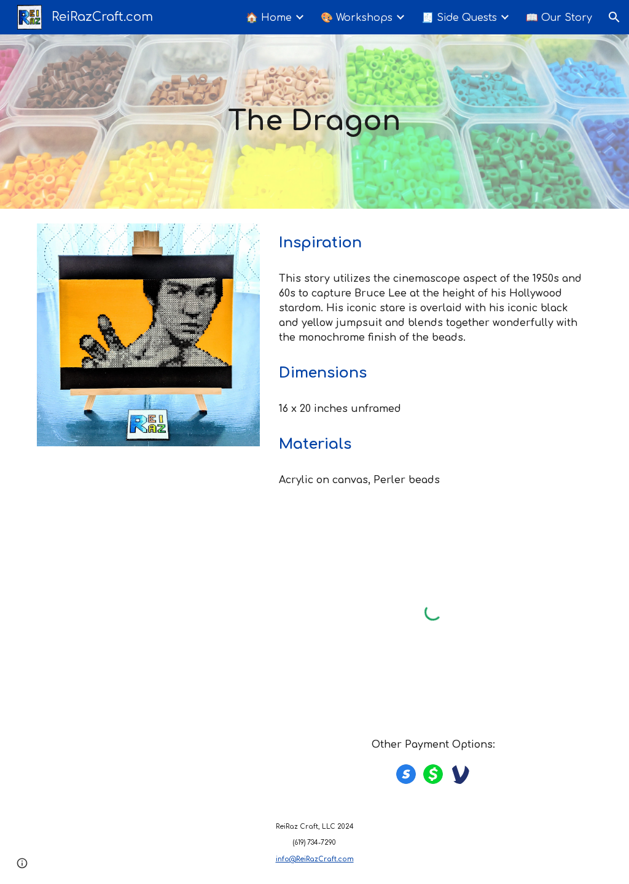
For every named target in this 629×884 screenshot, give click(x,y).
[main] (314, 122)
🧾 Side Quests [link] (459, 17)
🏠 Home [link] (269, 17)
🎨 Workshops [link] (357, 17)
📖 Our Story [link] (559, 17)
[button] (614, 17)
